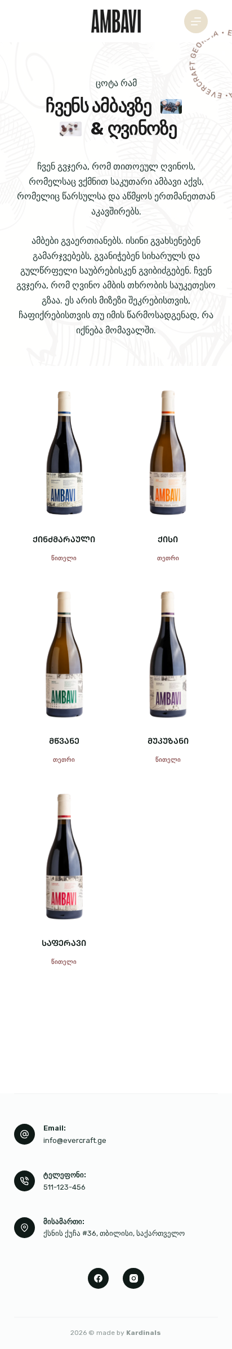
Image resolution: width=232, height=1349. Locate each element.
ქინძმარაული (64, 539)
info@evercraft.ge (74, 1140)
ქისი (168, 539)
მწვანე (64, 740)
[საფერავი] (64, 856)
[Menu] (196, 21)
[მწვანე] (64, 654)
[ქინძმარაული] (64, 453)
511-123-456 (64, 1187)
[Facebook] (98, 1278)
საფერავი (64, 942)
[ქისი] (168, 453)
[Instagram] (133, 1278)
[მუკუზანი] (168, 654)
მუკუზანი (168, 740)
